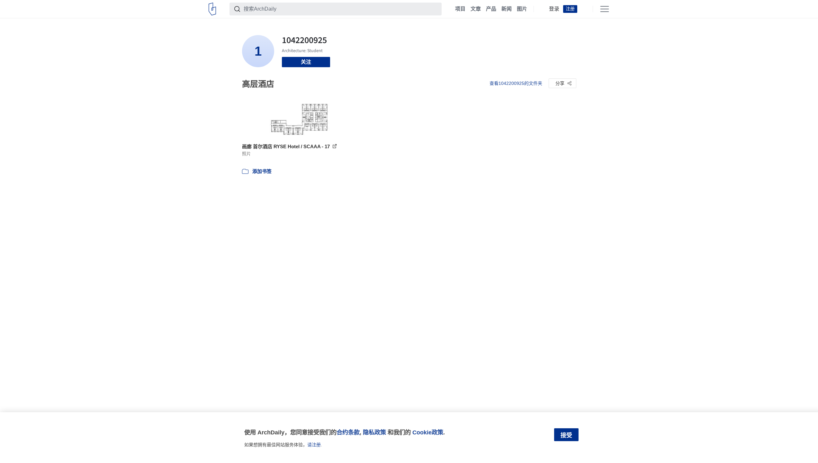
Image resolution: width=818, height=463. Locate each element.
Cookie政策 (427, 432)
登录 (554, 9)
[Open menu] (604, 9)
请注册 (314, 444)
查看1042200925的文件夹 (516, 83)
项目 (460, 9)
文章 (476, 9)
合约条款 (348, 432)
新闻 (506, 9)
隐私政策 (374, 432)
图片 (522, 9)
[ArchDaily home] (212, 9)
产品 (491, 9)
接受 (566, 435)
